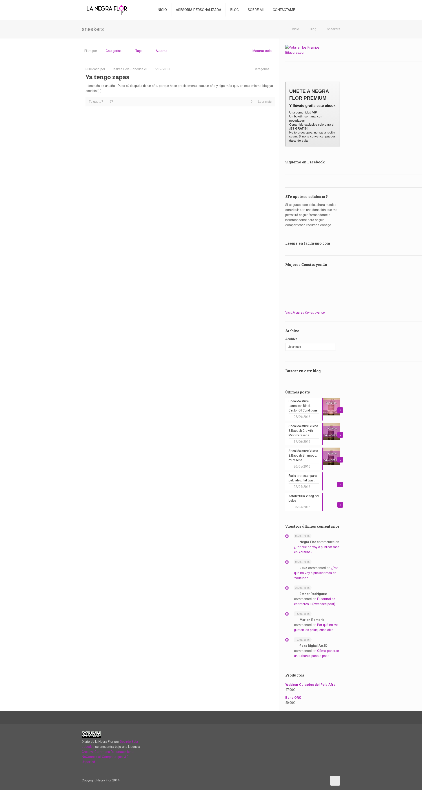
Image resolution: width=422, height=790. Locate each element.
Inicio (295, 29)
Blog (313, 29)
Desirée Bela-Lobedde (127, 69)
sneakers (333, 29)
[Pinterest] (314, 780)
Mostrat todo (262, 51)
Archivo (291, 339)
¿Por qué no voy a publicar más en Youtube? (316, 573)
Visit (305, 313)
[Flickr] (305, 780)
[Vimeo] (296, 780)
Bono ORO (293, 698)
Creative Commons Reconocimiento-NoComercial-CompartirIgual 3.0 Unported (109, 757)
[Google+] (287, 780)
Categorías (114, 51)
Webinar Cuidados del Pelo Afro (310, 685)
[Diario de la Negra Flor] (107, 10)
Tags (138, 51)
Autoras (161, 51)
